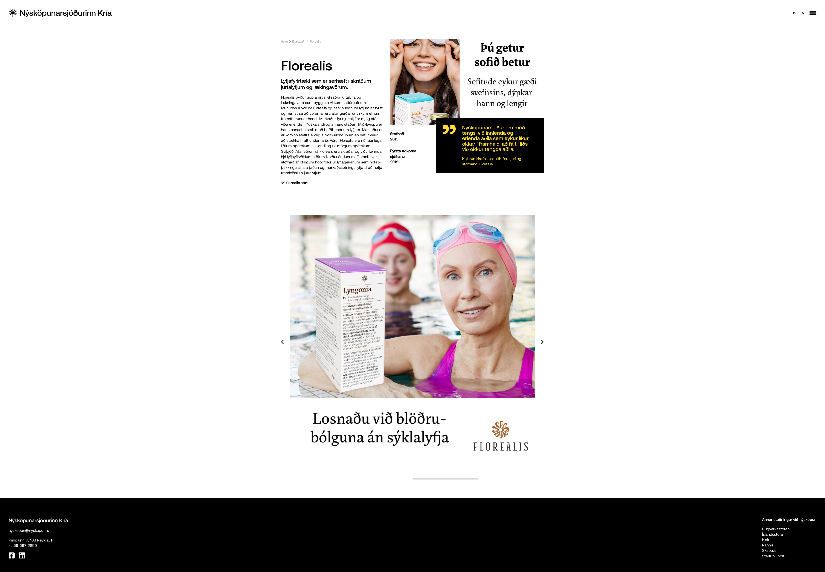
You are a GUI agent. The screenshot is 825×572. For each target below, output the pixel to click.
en (802, 13)
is (794, 13)
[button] (289, 342)
